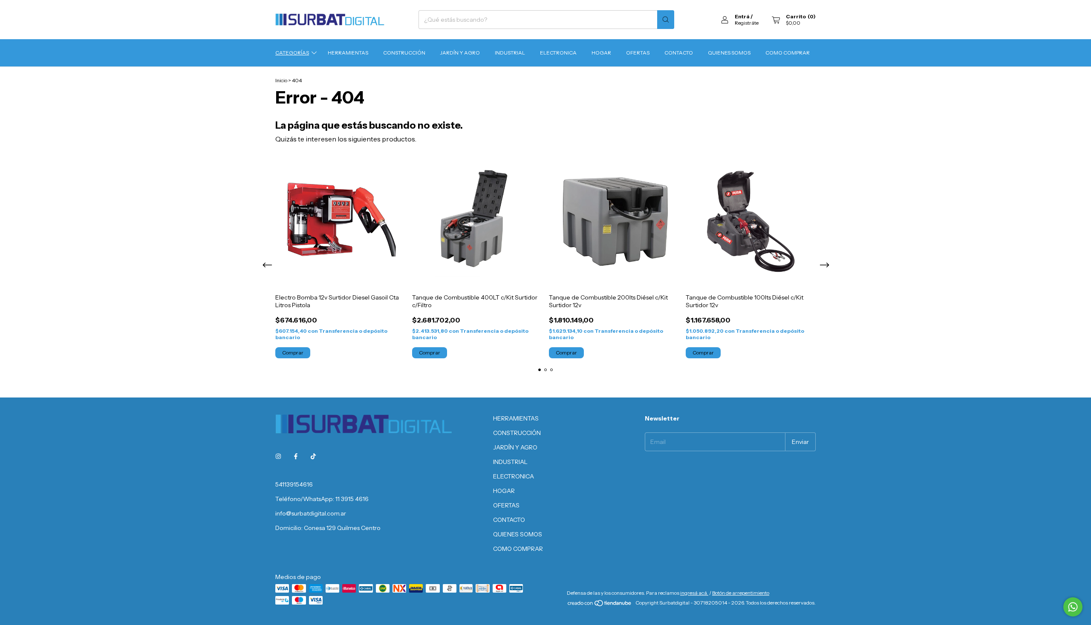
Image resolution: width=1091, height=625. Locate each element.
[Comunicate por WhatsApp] (1072, 606)
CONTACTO (678, 52)
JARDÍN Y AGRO (460, 52)
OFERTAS (637, 52)
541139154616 (294, 484)
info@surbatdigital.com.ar (310, 513)
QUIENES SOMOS (729, 52)
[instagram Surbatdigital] (278, 456)
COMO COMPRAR (787, 52)
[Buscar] (665, 19)
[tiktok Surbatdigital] (313, 456)
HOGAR (601, 52)
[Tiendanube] (600, 605)
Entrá (742, 16)
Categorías (292, 52)
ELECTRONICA (558, 52)
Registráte (747, 23)
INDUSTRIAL (510, 52)
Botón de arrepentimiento (740, 593)
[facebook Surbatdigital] (296, 456)
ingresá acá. (694, 593)
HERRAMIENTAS (348, 52)
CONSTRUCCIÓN (404, 52)
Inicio (281, 80)
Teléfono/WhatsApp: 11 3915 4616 (322, 499)
